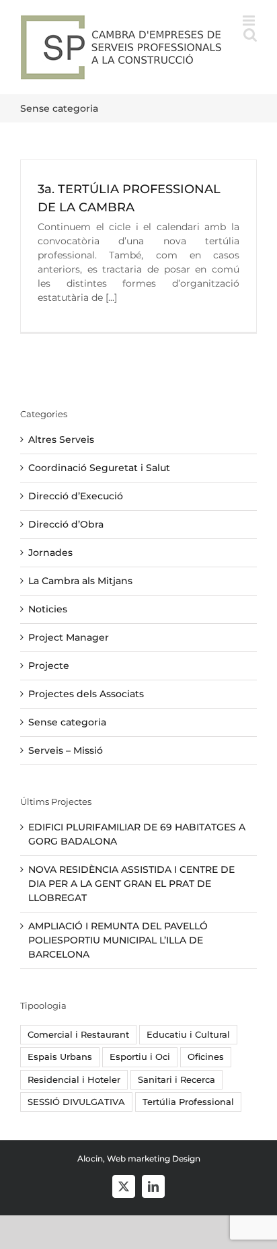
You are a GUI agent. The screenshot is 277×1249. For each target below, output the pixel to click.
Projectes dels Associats (86, 694)
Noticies (47, 609)
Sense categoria (67, 722)
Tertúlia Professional (188, 1102)
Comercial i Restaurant (78, 1035)
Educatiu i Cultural (188, 1035)
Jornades (50, 552)
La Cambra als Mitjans (80, 581)
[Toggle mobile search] (250, 35)
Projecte (48, 665)
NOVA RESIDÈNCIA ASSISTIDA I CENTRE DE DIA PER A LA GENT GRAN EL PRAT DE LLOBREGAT (131, 883)
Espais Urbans (60, 1057)
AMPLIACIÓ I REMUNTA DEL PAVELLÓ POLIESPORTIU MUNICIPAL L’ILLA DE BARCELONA (118, 940)
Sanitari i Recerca (176, 1080)
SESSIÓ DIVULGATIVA (76, 1102)
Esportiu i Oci (140, 1057)
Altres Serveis (61, 439)
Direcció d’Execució (75, 496)
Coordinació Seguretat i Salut (99, 468)
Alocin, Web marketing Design (138, 1158)
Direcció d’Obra (66, 524)
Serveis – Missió (65, 750)
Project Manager (68, 637)
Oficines (206, 1057)
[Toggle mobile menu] (250, 20)
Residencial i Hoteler (74, 1080)
